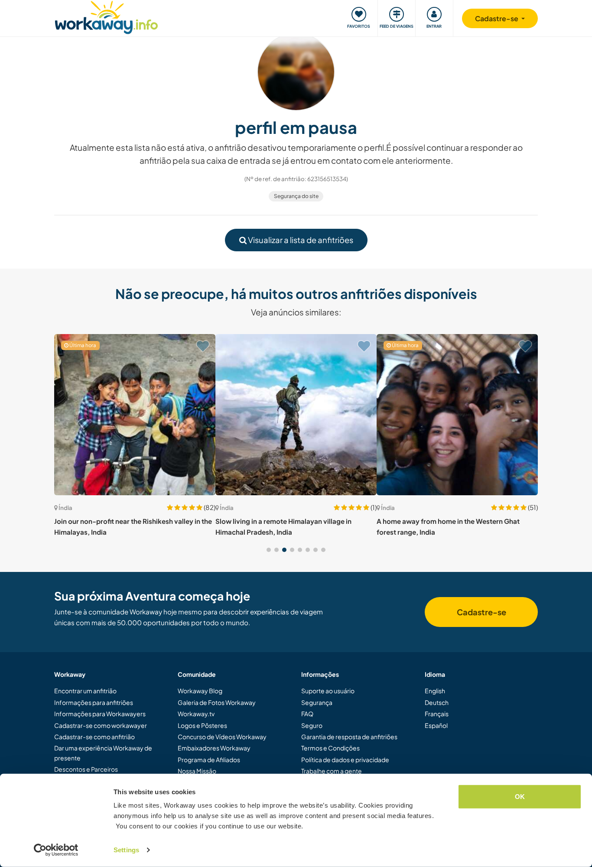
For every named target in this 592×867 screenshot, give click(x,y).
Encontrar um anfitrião (85, 691)
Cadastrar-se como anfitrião (94, 736)
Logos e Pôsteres (202, 725)
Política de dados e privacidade (345, 759)
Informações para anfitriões (93, 702)
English (435, 691)
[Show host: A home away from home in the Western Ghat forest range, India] (457, 414)
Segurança (316, 702)
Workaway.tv (196, 714)
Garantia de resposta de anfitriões (349, 736)
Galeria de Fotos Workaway (217, 702)
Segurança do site (296, 196)
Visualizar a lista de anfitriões (300, 240)
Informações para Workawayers (100, 714)
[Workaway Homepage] (106, 16)
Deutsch (437, 702)
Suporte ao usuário (328, 691)
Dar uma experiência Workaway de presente (103, 752)
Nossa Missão (197, 771)
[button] (269, 550)
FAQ (307, 714)
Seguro (311, 725)
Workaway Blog (200, 691)
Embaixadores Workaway (214, 748)
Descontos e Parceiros (86, 769)
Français (437, 714)
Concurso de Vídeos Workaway (222, 736)
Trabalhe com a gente (331, 771)
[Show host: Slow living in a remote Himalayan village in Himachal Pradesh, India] (296, 414)
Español (436, 725)
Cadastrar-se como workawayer (100, 725)
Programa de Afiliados (209, 759)
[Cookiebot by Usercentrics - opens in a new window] (56, 850)
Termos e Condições (330, 748)
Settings (126, 850)
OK (520, 796)
